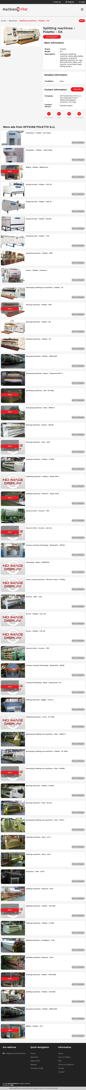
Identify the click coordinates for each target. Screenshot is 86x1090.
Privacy (61, 1068)
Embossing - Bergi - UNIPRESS (37, 562)
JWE (11, 1085)
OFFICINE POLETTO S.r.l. (71, 96)
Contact (61, 1072)
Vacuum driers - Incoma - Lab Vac (39, 528)
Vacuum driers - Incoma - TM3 (37, 648)
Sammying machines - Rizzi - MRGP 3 (40, 408)
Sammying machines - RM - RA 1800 (40, 390)
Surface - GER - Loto (34, 597)
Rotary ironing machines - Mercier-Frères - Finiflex (45, 579)
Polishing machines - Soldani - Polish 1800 (42, 476)
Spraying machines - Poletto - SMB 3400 (41, 1009)
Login (82, 2)
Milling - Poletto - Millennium (37, 167)
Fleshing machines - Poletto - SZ (38, 339)
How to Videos (64, 1057)
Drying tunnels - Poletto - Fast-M (38, 201)
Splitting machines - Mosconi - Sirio (39, 889)
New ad (57, 2)
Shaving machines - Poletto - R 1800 (40, 785)
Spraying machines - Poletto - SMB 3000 (41, 356)
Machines (13, 21)
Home (3, 21)
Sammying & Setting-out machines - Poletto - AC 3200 (47, 751)
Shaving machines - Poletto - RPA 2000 (41, 974)
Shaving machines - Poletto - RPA (39, 305)
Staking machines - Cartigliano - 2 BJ (40, 940)
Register (70, 2)
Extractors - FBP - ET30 (35, 871)
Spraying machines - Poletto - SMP (39, 253)
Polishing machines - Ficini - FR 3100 (40, 717)
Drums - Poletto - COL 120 (36, 614)
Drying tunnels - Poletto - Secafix (39, 219)
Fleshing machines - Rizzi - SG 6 (38, 854)
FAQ (59, 1061)
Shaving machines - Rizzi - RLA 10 (39, 803)
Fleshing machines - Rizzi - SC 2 (38, 837)
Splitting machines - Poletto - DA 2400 (40, 906)
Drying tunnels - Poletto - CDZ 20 (39, 184)
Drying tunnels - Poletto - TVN (37, 236)
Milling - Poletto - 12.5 (34, 1026)
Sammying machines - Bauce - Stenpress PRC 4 (44, 373)
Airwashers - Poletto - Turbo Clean (39, 150)
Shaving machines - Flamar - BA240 (40, 425)
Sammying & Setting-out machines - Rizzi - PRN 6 (45, 820)
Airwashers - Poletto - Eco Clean (38, 133)
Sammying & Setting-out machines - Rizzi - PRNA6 (45, 768)
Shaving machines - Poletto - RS (38, 322)
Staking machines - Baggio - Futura (39, 700)
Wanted (33, 1065)
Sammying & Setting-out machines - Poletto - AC (44, 287)
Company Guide (36, 1068)
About (60, 1053)
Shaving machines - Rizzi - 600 (38, 442)
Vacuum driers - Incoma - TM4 (37, 511)
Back (82, 20)
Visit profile (77, 89)
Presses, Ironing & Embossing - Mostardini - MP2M (45, 665)
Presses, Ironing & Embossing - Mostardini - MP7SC (45, 545)
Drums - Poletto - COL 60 (35, 631)
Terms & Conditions (66, 1065)
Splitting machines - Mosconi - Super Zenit (42, 493)
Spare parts (35, 1061)
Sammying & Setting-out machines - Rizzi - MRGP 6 (46, 734)
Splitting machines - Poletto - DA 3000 (40, 992)
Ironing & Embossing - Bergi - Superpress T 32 (43, 682)
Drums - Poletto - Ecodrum (36, 270)
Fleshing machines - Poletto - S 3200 (40, 459)
